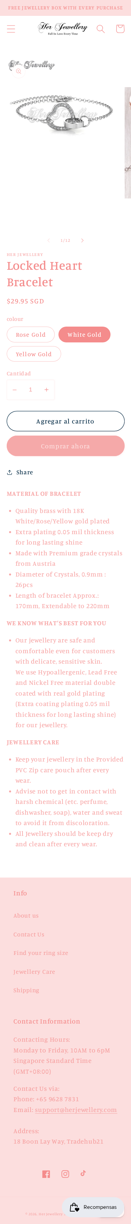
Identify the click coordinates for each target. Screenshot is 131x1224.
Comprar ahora (65, 446)
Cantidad (19, 373)
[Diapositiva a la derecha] (82, 240)
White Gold (84, 334)
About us (26, 915)
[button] (10, 28)
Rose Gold (31, 334)
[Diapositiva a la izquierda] (48, 240)
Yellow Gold (34, 354)
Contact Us (29, 934)
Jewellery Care (34, 971)
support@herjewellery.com (76, 1110)
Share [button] (24, 472)
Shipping (26, 990)
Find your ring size (41, 952)
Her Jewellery (51, 1214)
